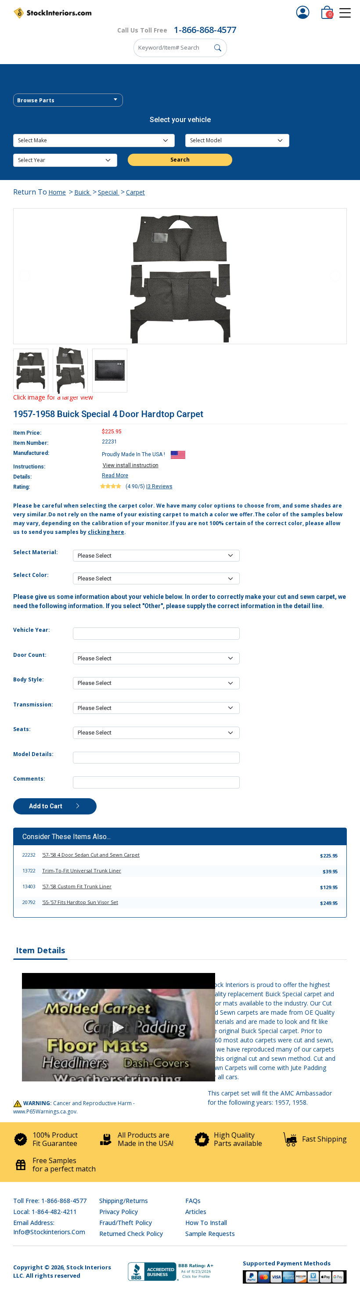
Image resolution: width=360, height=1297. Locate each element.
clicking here (106, 532)
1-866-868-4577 (205, 30)
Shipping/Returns (123, 1200)
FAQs (193, 1200)
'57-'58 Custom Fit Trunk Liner (77, 886)
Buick (82, 192)
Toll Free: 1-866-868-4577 (49, 1200)
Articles (195, 1211)
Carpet (135, 192)
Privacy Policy (118, 1211)
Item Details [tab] (40, 950)
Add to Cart (46, 806)
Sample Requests (210, 1233)
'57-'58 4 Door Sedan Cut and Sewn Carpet (91, 854)
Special (108, 192)
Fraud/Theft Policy (125, 1222)
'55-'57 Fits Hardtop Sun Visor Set (80, 902)
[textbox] (68, 100)
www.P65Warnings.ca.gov (44, 1111)
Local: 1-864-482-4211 (45, 1211)
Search (180, 159)
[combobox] (68, 100)
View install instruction (130, 465)
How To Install (206, 1222)
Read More (115, 475)
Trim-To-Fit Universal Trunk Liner (81, 870)
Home (57, 192)
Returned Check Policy (131, 1233)
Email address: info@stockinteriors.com (49, 1227)
